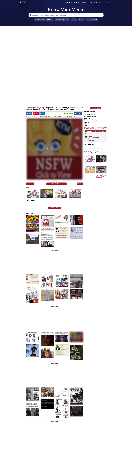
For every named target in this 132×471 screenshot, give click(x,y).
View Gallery (51, 183)
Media (84, 2)
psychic (102, 128)
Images (74, 20)
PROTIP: (28, 116)
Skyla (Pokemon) (100, 162)
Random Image (61, 183)
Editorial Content (92, 20)
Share (29, 113)
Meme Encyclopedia (72, 2)
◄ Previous (30, 183)
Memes (81, 20)
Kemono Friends (88, 174)
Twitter (86, 123)
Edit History (102, 131)
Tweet (42, 113)
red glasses (100, 127)
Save (36, 113)
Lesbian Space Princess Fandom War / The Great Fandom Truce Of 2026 (101, 176)
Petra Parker (88, 162)
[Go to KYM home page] (23, 3)
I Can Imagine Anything (35, 108)
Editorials (92, 2)
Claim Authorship (91, 131)
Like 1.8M (78, 113)
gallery (50, 116)
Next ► (80, 183)
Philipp (90, 136)
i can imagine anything (90, 127)
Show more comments (54, 207)
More (101, 2)
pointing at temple (95, 128)
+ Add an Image (96, 108)
